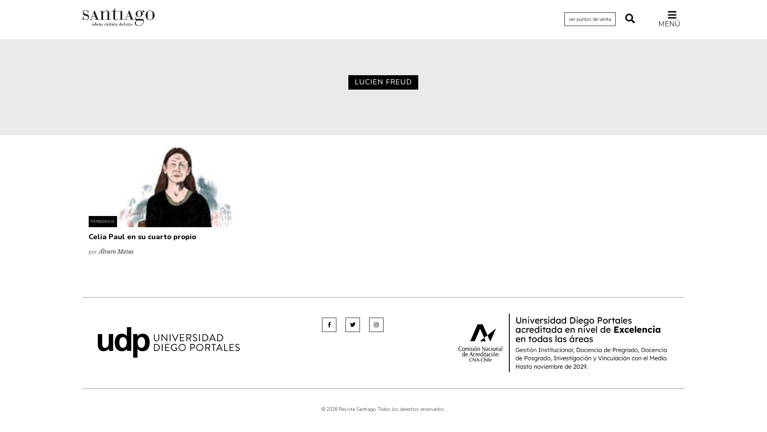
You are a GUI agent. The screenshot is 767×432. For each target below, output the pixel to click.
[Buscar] (630, 19)
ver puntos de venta (590, 19)
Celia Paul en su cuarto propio (142, 237)
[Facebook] (329, 325)
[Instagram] (376, 325)
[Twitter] (353, 325)
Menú (669, 23)
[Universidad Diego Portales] (169, 342)
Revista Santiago (119, 18)
